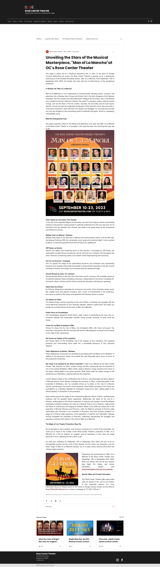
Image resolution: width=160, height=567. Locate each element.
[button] (121, 39)
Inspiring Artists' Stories (52, 39)
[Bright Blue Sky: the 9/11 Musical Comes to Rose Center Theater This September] (80, 528)
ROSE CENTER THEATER (37, 10)
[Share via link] (60, 501)
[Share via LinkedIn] (56, 501)
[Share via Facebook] (47, 501)
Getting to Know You (92, 39)
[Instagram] (151, 21)
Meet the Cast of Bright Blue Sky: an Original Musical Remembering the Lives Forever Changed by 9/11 (49, 540)
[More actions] (113, 52)
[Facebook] (149, 21)
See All (121, 517)
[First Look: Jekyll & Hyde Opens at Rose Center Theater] (110, 528)
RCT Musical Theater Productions (72, 39)
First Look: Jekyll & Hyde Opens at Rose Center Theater (109, 540)
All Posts (38, 39)
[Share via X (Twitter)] (51, 501)
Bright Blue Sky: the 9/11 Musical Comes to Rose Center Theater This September (79, 540)
